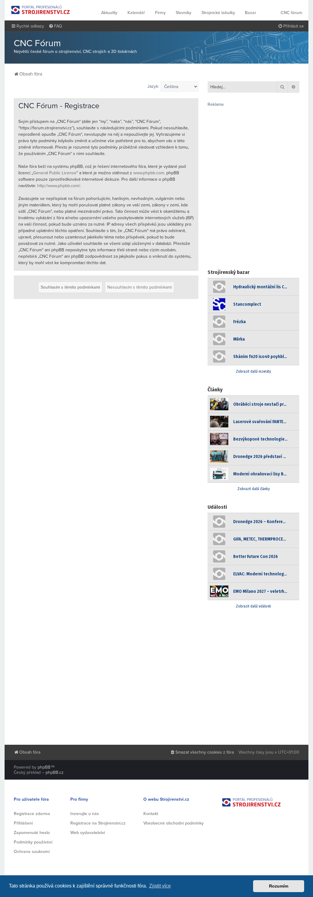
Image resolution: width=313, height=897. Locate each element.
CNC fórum (291, 12)
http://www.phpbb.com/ (58, 185)
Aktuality (109, 12)
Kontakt (150, 813)
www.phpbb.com (148, 172)
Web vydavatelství (87, 832)
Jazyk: (153, 86)
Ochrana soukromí (32, 851)
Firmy (160, 12)
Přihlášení (23, 823)
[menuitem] (55, 26)
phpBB (44, 767)
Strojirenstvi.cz (41, 9)
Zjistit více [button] (160, 885)
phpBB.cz (55, 772)
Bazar (250, 12)
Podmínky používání (33, 842)
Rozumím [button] (278, 886)
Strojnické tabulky (218, 12)
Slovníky (183, 12)
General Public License (54, 172)
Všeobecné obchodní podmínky (173, 823)
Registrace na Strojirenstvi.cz (98, 823)
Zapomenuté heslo (32, 832)
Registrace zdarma (32, 813)
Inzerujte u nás (84, 813)
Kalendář (136, 12)
